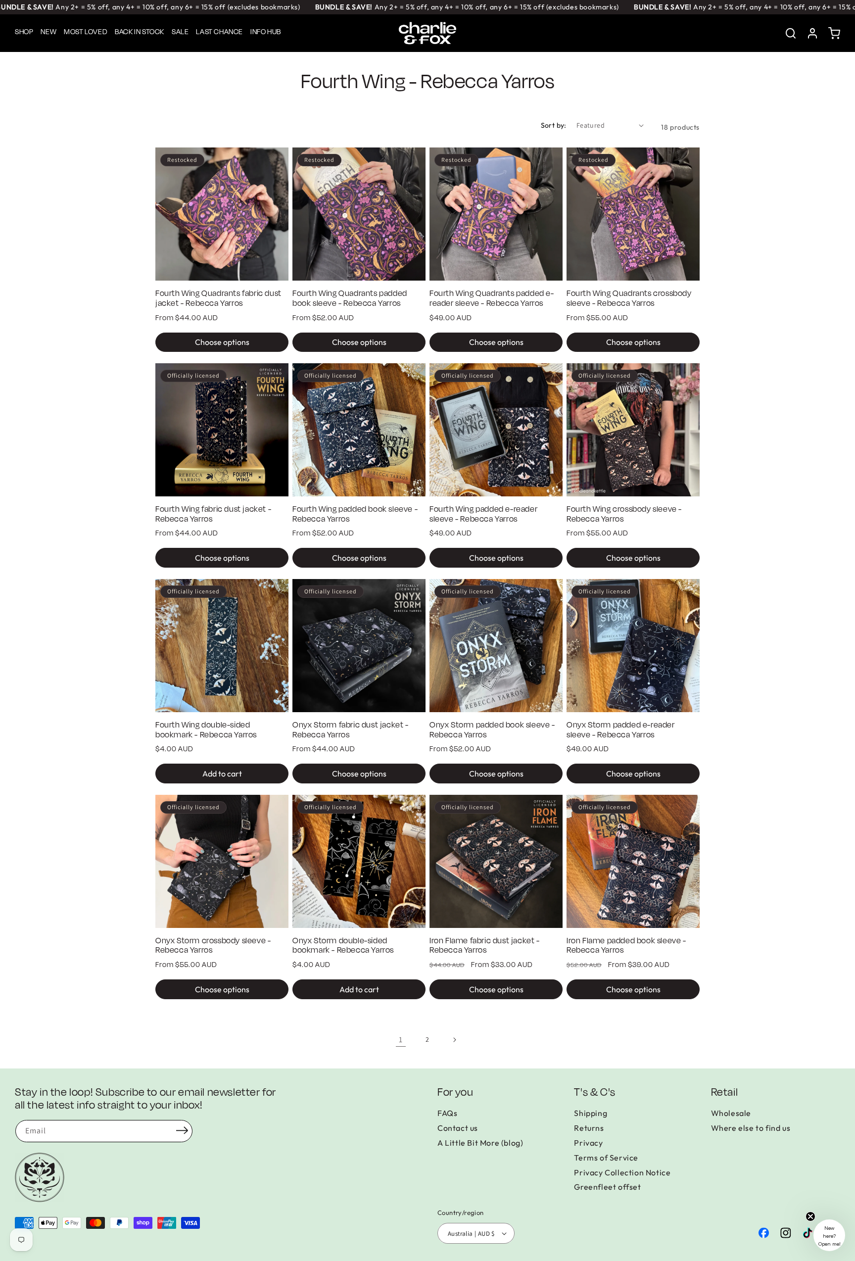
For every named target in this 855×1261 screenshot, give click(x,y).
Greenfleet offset (607, 1187)
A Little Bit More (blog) (480, 1143)
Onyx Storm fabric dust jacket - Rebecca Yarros (350, 730)
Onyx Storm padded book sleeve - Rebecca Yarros (492, 730)
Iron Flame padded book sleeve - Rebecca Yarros (626, 946)
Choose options (222, 342)
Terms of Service (606, 1158)
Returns (589, 1128)
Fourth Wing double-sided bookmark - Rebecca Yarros (206, 730)
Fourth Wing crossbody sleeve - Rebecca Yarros (624, 515)
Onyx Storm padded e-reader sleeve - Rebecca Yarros (621, 730)
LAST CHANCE (219, 32)
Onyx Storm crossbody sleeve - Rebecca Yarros (213, 946)
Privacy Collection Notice (622, 1172)
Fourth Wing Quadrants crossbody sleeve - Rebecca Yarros (629, 299)
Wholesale (731, 1113)
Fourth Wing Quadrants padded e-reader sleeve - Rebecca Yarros (491, 299)
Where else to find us (751, 1128)
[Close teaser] (810, 1216)
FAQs (447, 1113)
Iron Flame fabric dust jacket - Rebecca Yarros (484, 946)
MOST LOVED (85, 32)
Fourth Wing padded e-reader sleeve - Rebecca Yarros (483, 515)
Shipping (590, 1113)
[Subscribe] (182, 1130)
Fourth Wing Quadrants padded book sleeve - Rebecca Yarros (349, 299)
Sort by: (554, 125)
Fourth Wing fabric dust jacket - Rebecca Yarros (213, 515)
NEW (48, 32)
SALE (180, 32)
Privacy (588, 1143)
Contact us (457, 1128)
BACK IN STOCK (139, 32)
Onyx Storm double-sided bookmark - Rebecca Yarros (343, 946)
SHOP (24, 32)
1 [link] (401, 1039)
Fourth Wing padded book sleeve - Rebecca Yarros (355, 515)
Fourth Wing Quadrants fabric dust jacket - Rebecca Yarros (218, 299)
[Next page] (454, 1040)
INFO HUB (265, 32)
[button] (834, 33)
